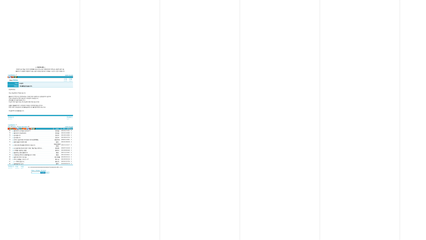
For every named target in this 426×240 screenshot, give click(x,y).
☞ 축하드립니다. (20, 161)
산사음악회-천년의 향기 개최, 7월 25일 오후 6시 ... (28, 148)
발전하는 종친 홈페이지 (21, 152)
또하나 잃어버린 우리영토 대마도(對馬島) (26, 140)
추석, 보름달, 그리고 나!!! (21, 159)
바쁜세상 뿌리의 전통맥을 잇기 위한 (25, 155)
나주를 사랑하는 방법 (20, 150)
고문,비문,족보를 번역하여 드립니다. (25, 145)
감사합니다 (17, 137)
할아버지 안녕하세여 (20, 133)
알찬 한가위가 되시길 (20, 157)
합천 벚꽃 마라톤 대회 (20, 142)
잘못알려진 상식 (19, 164)
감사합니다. (17, 135)
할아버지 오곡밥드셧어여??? (22, 131)
